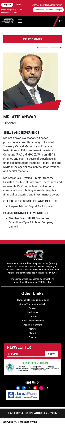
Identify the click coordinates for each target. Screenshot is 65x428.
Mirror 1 (32, 329)
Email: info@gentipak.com (11, 9)
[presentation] (42, 48)
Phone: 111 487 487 (9, 13)
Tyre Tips (32, 316)
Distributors (32, 312)
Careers (32, 308)
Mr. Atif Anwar (32, 39)
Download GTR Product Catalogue (48, 10)
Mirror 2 (32, 333)
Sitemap (32, 337)
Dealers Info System (32, 325)
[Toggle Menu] (20, 21)
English (7, 4)
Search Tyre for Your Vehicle (32, 304)
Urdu (18, 4)
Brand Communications (32, 320)
